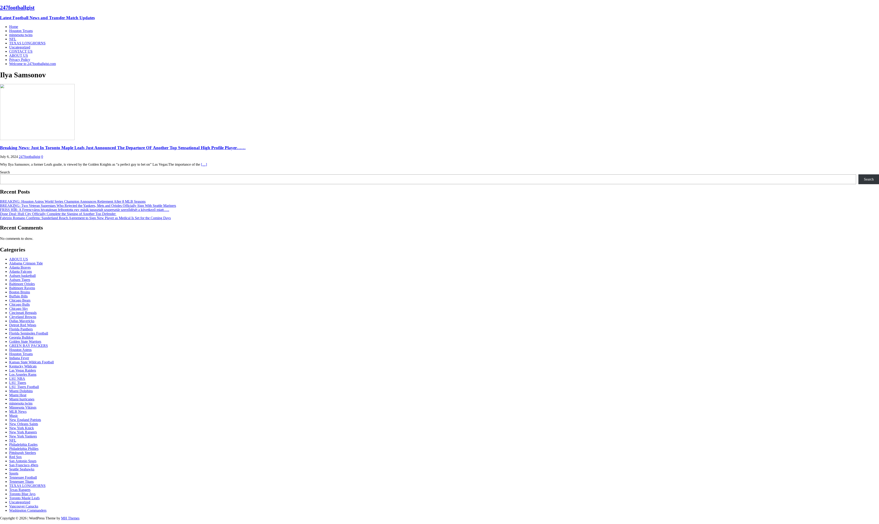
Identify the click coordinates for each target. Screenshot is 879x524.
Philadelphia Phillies (23, 449)
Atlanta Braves (20, 267)
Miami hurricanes (21, 399)
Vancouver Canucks (23, 506)
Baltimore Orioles (22, 284)
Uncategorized (19, 47)
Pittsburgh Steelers (22, 453)
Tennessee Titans (21, 481)
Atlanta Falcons (20, 271)
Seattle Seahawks (21, 469)
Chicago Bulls (19, 304)
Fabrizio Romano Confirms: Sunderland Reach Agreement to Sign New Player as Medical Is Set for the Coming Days (85, 218)
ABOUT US (18, 55)
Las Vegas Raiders (22, 370)
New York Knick (21, 428)
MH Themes (70, 518)
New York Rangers (23, 432)
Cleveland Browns (22, 317)
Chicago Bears (19, 300)
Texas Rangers (19, 490)
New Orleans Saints (23, 424)
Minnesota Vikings (22, 407)
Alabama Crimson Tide (26, 263)
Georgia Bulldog (21, 337)
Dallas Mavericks (21, 321)
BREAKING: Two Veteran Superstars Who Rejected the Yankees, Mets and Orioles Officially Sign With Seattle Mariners (88, 206)
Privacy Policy (19, 60)
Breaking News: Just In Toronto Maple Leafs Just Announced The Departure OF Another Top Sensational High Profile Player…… (123, 147)
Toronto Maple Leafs (24, 498)
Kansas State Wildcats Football (31, 362)
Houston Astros (20, 350)
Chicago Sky (18, 309)
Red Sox (15, 457)
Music (13, 416)
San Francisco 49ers (23, 465)
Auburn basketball (22, 276)
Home (13, 27)
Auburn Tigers (19, 280)
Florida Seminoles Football (28, 333)
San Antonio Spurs (22, 461)
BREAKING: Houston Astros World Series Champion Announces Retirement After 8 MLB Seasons (73, 201)
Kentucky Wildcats (23, 366)
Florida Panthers (21, 329)
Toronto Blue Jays (22, 494)
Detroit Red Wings (22, 325)
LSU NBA (17, 379)
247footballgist (29, 157)
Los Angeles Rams (22, 374)
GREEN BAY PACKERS (28, 346)
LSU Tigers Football (24, 387)
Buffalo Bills (18, 296)
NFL (12, 39)
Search (5, 172)
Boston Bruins (19, 292)
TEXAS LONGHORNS (27, 43)
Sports (13, 473)
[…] (204, 164)
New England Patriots (25, 420)
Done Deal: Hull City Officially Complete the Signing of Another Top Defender (58, 214)
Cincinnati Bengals (23, 313)
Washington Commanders (27, 510)
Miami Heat (17, 395)
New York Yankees (23, 436)
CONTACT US (21, 51)
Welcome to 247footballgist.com (32, 64)
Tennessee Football (23, 477)
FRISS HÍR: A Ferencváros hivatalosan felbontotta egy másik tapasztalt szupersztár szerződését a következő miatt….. (84, 210)
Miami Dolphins (21, 391)
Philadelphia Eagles (23, 444)
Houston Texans (21, 31)
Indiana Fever (19, 358)
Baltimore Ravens (22, 288)
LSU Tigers (17, 383)
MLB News (18, 411)
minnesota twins (21, 35)
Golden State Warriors (25, 341)
